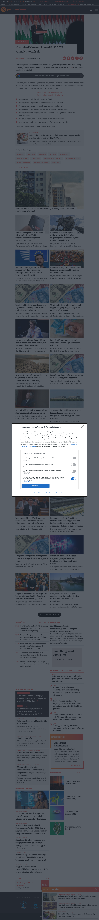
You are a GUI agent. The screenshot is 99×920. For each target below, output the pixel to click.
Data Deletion (38, 493)
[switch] (73, 458)
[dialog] (49, 460)
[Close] (83, 427)
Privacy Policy (60, 493)
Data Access (49, 493)
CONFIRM (35, 486)
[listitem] (49, 454)
